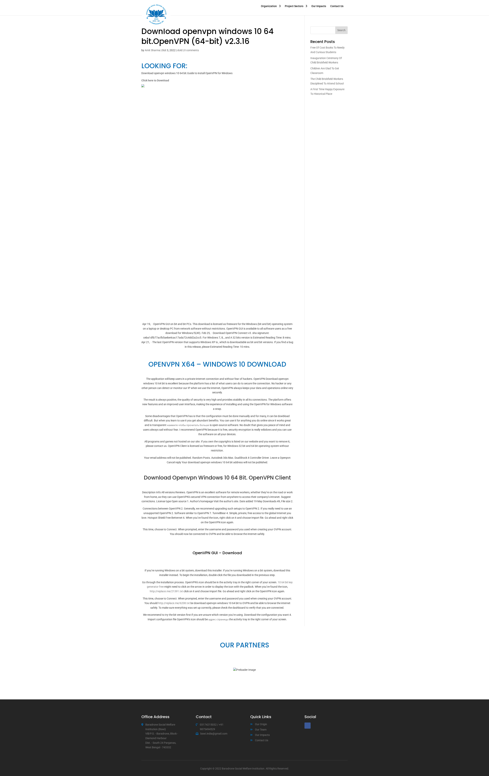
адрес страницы (218, 619)
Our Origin (261, 724)
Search (341, 30)
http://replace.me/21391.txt (166, 591)
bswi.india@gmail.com (213, 733)
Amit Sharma (152, 50)
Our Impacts (318, 6)
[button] (143, 670)
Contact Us (336, 6)
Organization (269, 6)
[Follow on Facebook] (307, 726)
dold (179, 50)
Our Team (260, 729)
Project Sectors (294, 6)
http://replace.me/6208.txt (174, 603)
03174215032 (208, 724)
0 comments (191, 50)
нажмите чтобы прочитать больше (188, 425)
